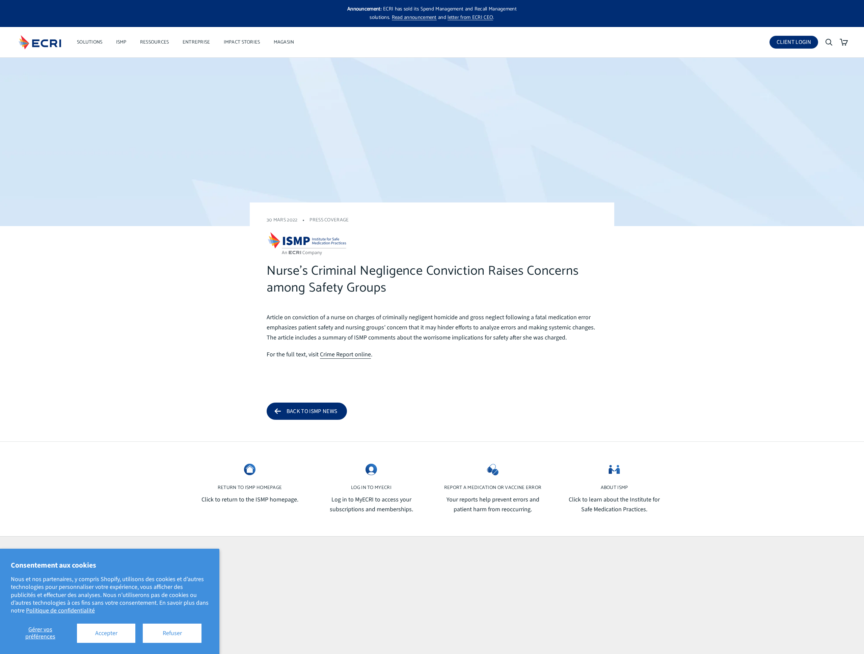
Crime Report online (345, 354)
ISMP (121, 42)
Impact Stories (242, 42)
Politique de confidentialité (60, 610)
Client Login (797, 43)
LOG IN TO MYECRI (371, 488)
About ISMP (614, 488)
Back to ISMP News (312, 411)
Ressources (154, 42)
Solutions (90, 42)
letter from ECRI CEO (470, 17)
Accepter (106, 633)
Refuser (172, 633)
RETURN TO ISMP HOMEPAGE (250, 488)
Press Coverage (329, 220)
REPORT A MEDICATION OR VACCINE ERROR (492, 488)
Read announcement (414, 17)
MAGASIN (284, 42)
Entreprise (196, 42)
